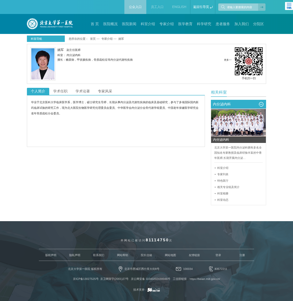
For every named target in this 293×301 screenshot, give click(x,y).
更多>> (228, 59)
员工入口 (157, 7)
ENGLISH (179, 7)
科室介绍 (222, 167)
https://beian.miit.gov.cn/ (205, 278)
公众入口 (135, 7)
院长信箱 (146, 255)
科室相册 (222, 193)
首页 (93, 38)
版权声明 (50, 255)
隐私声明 (74, 255)
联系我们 (98, 255)
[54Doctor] (153, 289)
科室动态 (222, 199)
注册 (242, 255)
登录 (218, 255)
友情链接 (194, 255)
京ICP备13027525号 (86, 278)
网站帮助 (122, 255)
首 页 (95, 24)
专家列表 (222, 174)
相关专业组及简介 (228, 187)
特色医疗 (222, 180)
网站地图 (170, 255)
